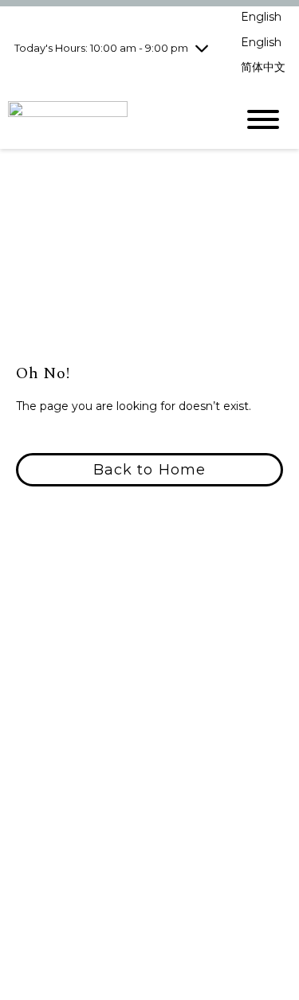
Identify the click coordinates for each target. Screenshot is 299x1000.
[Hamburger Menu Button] (263, 119)
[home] (109, 119)
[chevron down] (202, 48)
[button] (149, 469)
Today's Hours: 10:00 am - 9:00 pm (101, 47)
